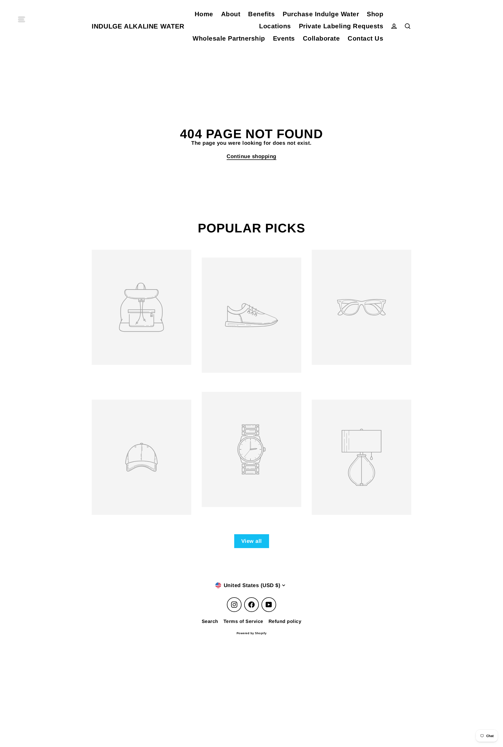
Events (284, 38)
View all (251, 541)
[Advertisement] (157, 671)
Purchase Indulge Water (321, 14)
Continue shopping (251, 156)
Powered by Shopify (252, 633)
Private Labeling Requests (341, 26)
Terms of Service (243, 621)
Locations (275, 26)
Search (210, 621)
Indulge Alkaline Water (138, 26)
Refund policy (285, 621)
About (230, 14)
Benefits (261, 14)
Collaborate (321, 38)
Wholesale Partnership (229, 38)
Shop (375, 14)
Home (204, 14)
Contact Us (365, 38)
